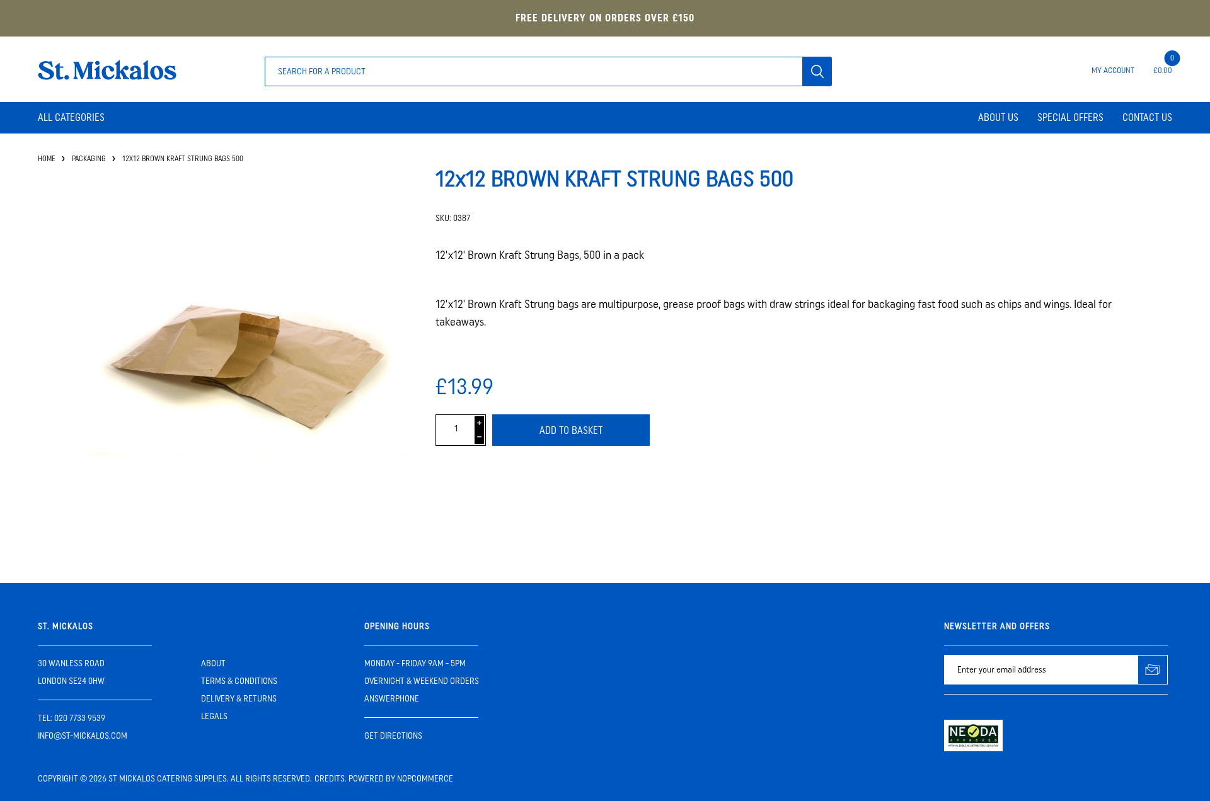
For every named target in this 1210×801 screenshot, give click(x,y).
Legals (214, 716)
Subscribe (1153, 670)
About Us (998, 117)
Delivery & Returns (239, 698)
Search (817, 71)
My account (1113, 70)
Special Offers (1070, 117)
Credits (329, 778)
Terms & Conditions (239, 681)
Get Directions (393, 735)
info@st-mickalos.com (82, 735)
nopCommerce (425, 778)
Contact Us (1147, 117)
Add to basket (570, 430)
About (213, 663)
